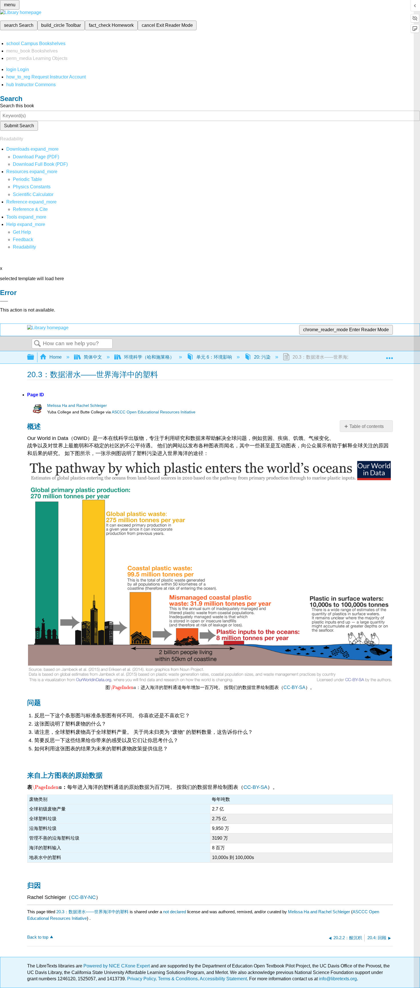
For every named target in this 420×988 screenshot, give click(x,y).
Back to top (37, 937)
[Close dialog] (4, 301)
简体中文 (93, 357)
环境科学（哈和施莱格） (149, 357)
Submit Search (19, 125)
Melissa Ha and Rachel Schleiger (77, 405)
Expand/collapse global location (389, 355)
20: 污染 (262, 357)
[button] (23, 239)
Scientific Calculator (33, 194)
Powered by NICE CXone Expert (117, 965)
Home (55, 357)
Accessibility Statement (223, 978)
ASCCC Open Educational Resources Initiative (153, 412)
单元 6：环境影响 (214, 357)
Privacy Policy (141, 978)
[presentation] (123, 687)
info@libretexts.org (337, 978)
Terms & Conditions (178, 978)
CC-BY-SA (294, 687)
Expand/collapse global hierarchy (34, 357)
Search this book (17, 105)
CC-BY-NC (83, 897)
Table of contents (366, 426)
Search (37, 344)
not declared (175, 911)
